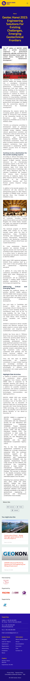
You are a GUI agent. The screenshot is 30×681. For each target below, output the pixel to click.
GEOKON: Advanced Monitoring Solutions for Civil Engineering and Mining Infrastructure (14, 564)
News (15, 13)
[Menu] (27, 3)
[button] (10, 507)
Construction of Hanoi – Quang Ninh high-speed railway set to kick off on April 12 (13, 536)
